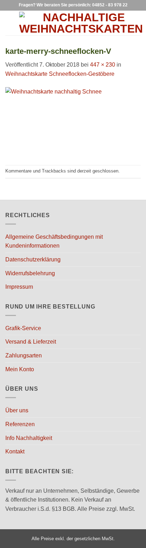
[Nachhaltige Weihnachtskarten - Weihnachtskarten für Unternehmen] (81, 23)
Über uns (16, 410)
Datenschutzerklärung (33, 259)
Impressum (19, 287)
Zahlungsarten (23, 355)
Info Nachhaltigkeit (28, 438)
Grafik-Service (23, 328)
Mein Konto (19, 369)
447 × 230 (102, 65)
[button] (9, 23)
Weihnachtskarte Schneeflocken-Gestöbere (59, 74)
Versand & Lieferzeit (30, 342)
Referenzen (20, 424)
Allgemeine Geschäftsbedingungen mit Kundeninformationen (54, 241)
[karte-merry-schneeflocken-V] (73, 121)
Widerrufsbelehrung (30, 273)
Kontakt (14, 451)
